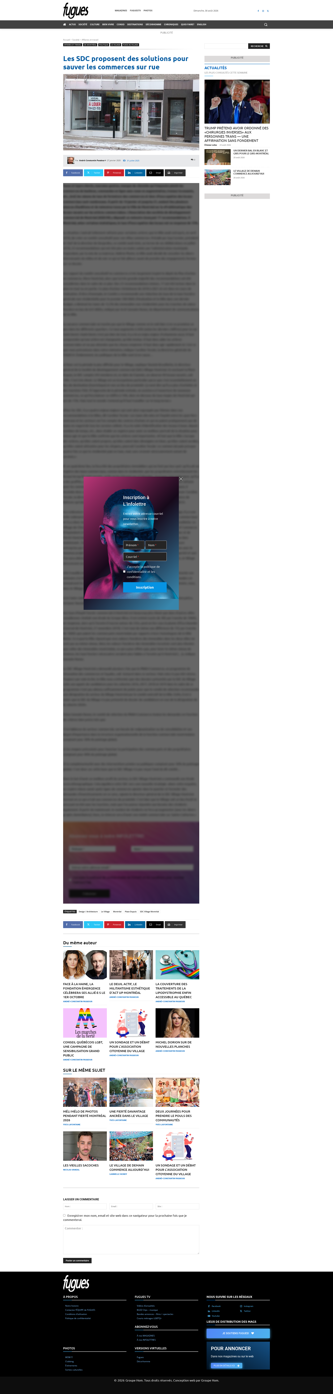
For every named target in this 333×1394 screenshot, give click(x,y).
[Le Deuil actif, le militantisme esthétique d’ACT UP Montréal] (131, 965)
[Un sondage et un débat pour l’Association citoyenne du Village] (131, 1023)
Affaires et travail (90, 39)
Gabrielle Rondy (118, 1174)
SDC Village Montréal (149, 911)
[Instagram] (263, 11)
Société (75, 39)
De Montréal (90, 44)
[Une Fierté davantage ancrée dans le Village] (131, 1092)
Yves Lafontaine (71, 1124)
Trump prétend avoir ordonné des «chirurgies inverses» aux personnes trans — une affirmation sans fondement (236, 134)
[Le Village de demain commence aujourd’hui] (131, 1146)
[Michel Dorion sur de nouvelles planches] (177, 1023)
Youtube (216, 1315)
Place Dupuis (130, 911)
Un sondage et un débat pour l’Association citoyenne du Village (129, 1046)
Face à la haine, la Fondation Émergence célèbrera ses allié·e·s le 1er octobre (84, 990)
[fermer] (181, 479)
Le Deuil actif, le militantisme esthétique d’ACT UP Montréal (129, 988)
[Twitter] (268, 11)
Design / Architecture (88, 911)
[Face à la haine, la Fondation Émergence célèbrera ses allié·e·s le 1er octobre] (85, 965)
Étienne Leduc (210, 144)
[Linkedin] (209, 1311)
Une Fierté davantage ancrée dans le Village (128, 1113)
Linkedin (216, 1311)
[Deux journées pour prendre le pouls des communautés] (177, 1092)
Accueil (66, 39)
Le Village (115, 44)
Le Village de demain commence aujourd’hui (248, 172)
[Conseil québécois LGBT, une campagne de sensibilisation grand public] (85, 1023)
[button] (266, 24)
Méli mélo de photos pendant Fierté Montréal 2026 (84, 1115)
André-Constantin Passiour (92, 160)
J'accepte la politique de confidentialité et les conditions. (143, 572)
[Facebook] (258, 11)
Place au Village (130, 44)
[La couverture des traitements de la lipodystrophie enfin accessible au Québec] (177, 965)
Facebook (216, 1306)
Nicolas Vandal (71, 1169)
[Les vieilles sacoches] (85, 1146)
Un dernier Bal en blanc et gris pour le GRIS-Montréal (251, 152)
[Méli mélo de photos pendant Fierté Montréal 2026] (85, 1092)
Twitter (247, 1311)
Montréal (117, 911)
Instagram (248, 1306)
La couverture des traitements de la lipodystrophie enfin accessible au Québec (174, 990)
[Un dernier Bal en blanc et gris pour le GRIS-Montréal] (217, 157)
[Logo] (89, 11)
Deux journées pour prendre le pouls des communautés (174, 1115)
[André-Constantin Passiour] (71, 160)
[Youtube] (209, 1316)
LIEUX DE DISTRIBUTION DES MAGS (231, 1321)
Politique (103, 44)
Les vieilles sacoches (81, 1165)
